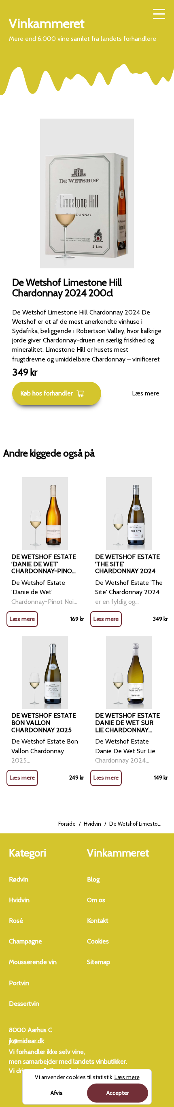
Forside (67, 823)
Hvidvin (92, 823)
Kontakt (97, 920)
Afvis (57, 1092)
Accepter (117, 1092)
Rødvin (18, 879)
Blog (93, 879)
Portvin (19, 983)
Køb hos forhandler (46, 393)
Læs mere (145, 393)
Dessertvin (24, 1003)
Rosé (16, 920)
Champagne (25, 941)
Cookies (98, 941)
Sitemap (98, 962)
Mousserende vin (33, 962)
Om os (96, 900)
